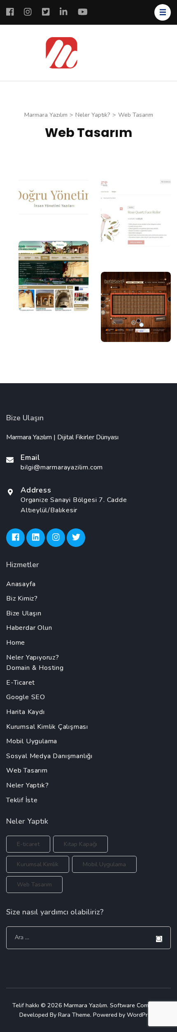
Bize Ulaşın (24, 613)
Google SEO (25, 697)
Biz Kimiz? (22, 598)
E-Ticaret (20, 682)
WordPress (142, 1015)
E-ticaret (28, 844)
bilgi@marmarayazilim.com (62, 467)
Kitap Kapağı (80, 844)
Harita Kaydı (25, 711)
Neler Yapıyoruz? (32, 657)
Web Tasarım (27, 770)
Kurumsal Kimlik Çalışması (47, 726)
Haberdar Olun (29, 627)
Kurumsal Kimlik (37, 864)
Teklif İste (22, 800)
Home (15, 642)
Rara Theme (74, 1015)
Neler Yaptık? (27, 785)
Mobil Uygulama (31, 741)
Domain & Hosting (35, 667)
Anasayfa (20, 584)
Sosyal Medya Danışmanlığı (49, 756)
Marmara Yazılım (85, 1005)
